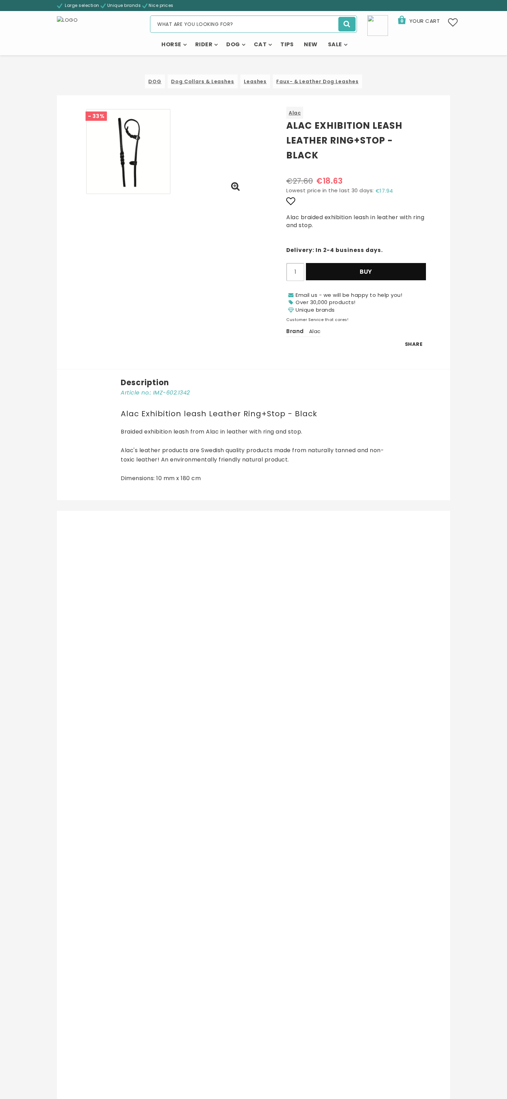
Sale (335, 44)
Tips (287, 44)
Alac (295, 112)
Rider (204, 44)
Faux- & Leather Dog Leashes (317, 81)
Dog (233, 44)
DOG (154, 81)
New (311, 44)
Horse (171, 44)
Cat (260, 44)
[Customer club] (377, 25)
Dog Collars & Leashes (202, 81)
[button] (418, 21)
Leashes (255, 81)
